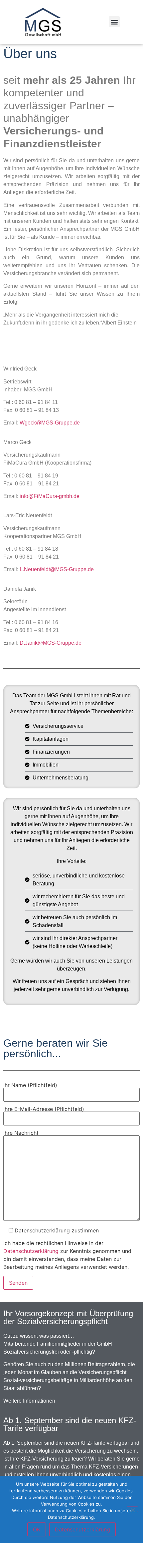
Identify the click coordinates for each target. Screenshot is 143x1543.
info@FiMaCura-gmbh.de (49, 496)
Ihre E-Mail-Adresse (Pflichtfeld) (43, 1109)
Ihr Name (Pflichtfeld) (30, 1085)
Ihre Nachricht (21, 1133)
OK (36, 1529)
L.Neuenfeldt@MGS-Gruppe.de (57, 569)
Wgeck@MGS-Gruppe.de (50, 422)
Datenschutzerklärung (31, 1251)
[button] (114, 21)
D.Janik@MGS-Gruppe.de (50, 643)
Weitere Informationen (29, 1401)
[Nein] (132, 1509)
